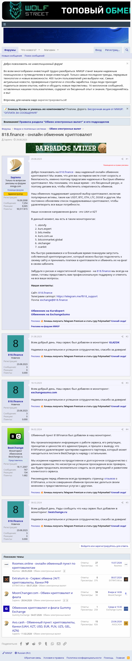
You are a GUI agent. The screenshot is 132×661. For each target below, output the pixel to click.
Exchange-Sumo (114, 609)
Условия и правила (53, 657)
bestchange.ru (57, 512)
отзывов (109, 478)
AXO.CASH (117, 624)
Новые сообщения (12, 55)
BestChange (15, 447)
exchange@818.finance (54, 300)
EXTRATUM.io (18, 585)
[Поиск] (127, 50)
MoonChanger (115, 595)
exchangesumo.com (44, 392)
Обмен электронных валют (47, 571)
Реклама (35, 321)
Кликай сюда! (118, 321)
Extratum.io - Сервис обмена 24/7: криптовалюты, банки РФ (36, 580)
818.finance (66, 172)
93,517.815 (22, 208)
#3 (127, 382)
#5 (127, 502)
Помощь (108, 657)
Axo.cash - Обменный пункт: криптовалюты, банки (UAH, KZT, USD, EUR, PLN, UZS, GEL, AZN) (43, 626)
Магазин (49, 50)
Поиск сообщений (34, 55)
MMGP (8, 652)
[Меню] (66, 24)
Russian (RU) (23, 652)
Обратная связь (32, 657)
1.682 (25, 475)
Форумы (10, 50)
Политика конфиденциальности (84, 657)
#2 (127, 336)
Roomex (16, 571)
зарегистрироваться (52, 100)
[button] (39, 50)
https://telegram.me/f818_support (77, 296)
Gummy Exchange (21, 615)
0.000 (25, 372)
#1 (127, 158)
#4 (127, 429)
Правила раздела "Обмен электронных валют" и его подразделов (64, 121)
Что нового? (28, 50)
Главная (120, 657)
